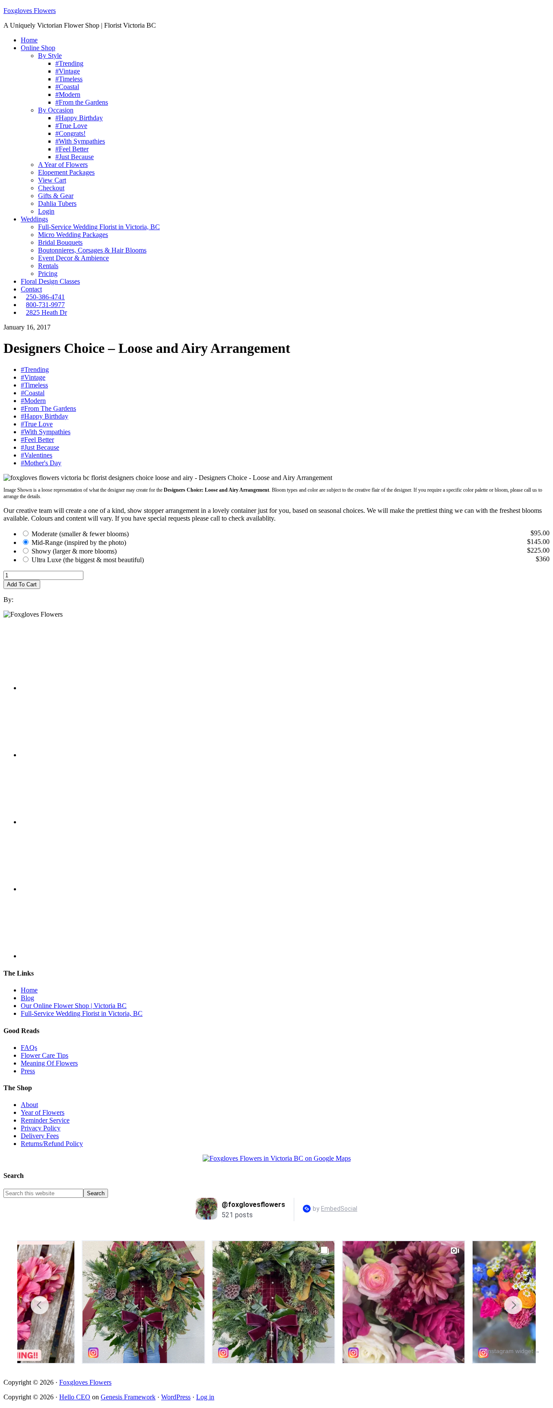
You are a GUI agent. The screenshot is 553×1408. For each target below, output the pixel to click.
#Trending (35, 369)
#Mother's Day (41, 463)
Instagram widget (509, 1350)
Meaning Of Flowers (49, 1063)
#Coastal (32, 393)
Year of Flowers (42, 1112)
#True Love (37, 424)
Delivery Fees (40, 1135)
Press (28, 1071)
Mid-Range (79, 542)
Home (29, 990)
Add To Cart (22, 584)
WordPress (176, 1397)
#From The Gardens (48, 408)
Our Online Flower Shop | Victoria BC (74, 1005)
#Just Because (40, 447)
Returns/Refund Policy (52, 1143)
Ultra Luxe (88, 559)
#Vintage (33, 377)
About (29, 1104)
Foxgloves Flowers (29, 10)
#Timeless (34, 385)
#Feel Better (37, 439)
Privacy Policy (40, 1128)
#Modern (33, 400)
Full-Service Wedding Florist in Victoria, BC (82, 1013)
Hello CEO (74, 1397)
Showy (74, 551)
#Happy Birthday (44, 416)
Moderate (80, 534)
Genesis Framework (128, 1397)
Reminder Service (45, 1120)
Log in (205, 1397)
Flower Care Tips (44, 1055)
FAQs (29, 1047)
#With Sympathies (45, 431)
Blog (27, 998)
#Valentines (36, 455)
